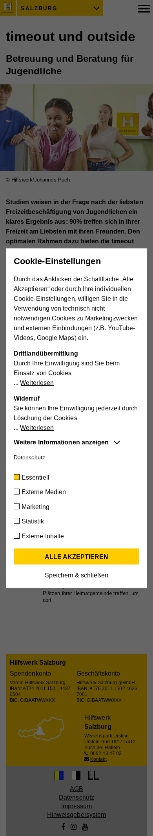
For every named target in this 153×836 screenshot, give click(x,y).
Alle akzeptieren (76, 557)
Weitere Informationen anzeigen (61, 442)
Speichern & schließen (76, 575)
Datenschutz (29, 457)
